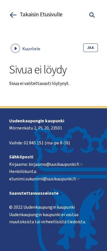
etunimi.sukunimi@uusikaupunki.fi (42, 179)
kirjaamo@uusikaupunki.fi (54, 164)
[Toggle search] (92, 15)
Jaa (90, 47)
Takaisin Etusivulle (41, 15)
